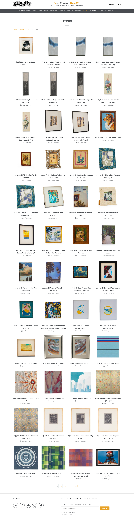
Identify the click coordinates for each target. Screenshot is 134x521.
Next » (77, 486)
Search (64, 499)
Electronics (69, 10)
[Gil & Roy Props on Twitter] (16, 505)
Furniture (22, 10)
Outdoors (62, 10)
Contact (74, 499)
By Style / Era (109, 10)
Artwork (28, 10)
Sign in (111, 4)
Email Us (75, 3)
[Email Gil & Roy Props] (42, 505)
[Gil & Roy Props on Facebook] (23, 505)
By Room (100, 10)
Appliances (77, 10)
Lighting (40, 10)
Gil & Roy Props (70, 512)
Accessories (53, 10)
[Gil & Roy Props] (22, 3)
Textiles (46, 10)
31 (70, 486)
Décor (34, 10)
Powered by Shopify (66, 515)
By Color (85, 10)
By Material (93, 10)
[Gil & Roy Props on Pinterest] (29, 505)
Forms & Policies (88, 499)
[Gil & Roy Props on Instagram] (35, 505)
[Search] (116, 4)
